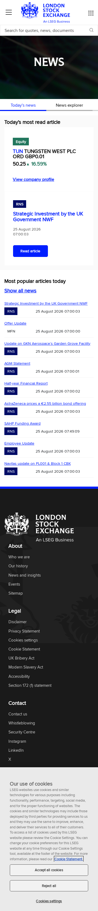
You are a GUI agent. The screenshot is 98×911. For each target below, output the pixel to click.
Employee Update (19, 443)
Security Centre (21, 732)
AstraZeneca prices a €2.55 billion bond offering (45, 403)
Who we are (19, 557)
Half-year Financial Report (26, 383)
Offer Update (15, 323)
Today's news (23, 105)
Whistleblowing (21, 723)
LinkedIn (16, 750)
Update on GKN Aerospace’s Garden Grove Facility (47, 343)
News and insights (24, 575)
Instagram (17, 741)
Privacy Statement (24, 631)
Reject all (49, 885)
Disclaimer (17, 622)
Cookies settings (49, 900)
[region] (49, 839)
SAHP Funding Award (22, 423)
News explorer (69, 105)
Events (14, 584)
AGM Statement (17, 363)
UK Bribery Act (21, 658)
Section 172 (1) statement (29, 685)
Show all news (20, 290)
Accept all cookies (49, 869)
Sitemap (15, 593)
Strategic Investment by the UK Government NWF (48, 216)
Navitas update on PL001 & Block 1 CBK (37, 463)
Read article (30, 251)
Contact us (17, 714)
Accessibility (19, 676)
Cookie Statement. (68, 858)
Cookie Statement (24, 649)
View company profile (33, 179)
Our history (18, 566)
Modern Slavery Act (25, 667)
